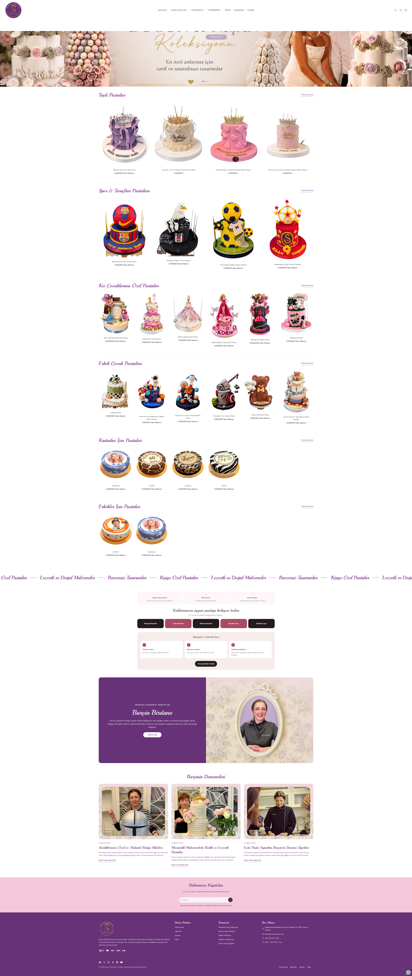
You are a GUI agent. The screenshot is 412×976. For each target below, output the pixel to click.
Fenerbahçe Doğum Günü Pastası (233, 265)
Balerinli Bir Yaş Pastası (152, 339)
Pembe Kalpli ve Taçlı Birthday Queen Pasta (233, 170)
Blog (176, 939)
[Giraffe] (152, 464)
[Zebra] (224, 464)
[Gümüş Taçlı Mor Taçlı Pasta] (124, 134)
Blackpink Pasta (296, 338)
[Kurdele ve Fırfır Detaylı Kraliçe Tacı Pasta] (178, 134)
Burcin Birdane (111, 967)
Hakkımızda (152, 735)
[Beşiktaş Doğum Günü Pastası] (178, 227)
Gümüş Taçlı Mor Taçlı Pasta (124, 170)
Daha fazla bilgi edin (107, 860)
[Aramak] (395, 10)
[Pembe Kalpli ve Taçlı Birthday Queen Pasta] (233, 134)
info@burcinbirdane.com (274, 934)
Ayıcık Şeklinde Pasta (260, 415)
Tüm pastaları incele (206, 664)
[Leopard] (188, 464)
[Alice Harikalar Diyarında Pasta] (116, 313)
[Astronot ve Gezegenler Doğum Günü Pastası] (152, 391)
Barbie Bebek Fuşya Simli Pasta (224, 342)
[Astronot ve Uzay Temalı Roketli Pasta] (188, 391)
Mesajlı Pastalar (150, 623)
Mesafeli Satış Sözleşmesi (228, 927)
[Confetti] (116, 531)
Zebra (224, 486)
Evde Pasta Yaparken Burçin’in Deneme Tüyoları (276, 847)
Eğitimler (178, 931)
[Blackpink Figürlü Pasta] (260, 314)
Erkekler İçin (234, 623)
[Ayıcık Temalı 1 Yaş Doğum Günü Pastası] (296, 392)
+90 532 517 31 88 (272, 938)
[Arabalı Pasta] (116, 389)
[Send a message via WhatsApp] (408, 972)
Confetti (115, 552)
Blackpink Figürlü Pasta (260, 340)
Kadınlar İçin (261, 623)
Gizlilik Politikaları (225, 935)
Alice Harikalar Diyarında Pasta (116, 338)
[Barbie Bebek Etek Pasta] (188, 313)
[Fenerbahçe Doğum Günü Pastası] (233, 229)
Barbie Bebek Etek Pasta (188, 337)
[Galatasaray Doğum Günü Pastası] (287, 229)
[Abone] (230, 900)
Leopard (188, 486)
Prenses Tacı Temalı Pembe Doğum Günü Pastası (287, 170)
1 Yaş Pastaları (178, 623)
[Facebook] (116, 464)
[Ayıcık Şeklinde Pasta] (260, 391)
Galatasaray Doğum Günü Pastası (288, 264)
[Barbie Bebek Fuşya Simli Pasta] (224, 315)
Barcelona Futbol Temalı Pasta (124, 262)
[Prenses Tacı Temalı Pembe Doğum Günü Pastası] (287, 134)
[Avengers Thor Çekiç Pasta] (224, 391)
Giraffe (151, 486)
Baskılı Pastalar (206, 623)
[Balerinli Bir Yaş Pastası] (152, 314)
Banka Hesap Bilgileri (227, 943)
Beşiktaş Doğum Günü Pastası (179, 260)
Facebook (116, 486)
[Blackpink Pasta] (296, 313)
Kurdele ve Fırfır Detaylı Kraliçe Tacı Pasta (178, 170)
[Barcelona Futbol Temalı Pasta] (124, 227)
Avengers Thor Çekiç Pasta (224, 416)
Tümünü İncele (307, 95)
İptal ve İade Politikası (227, 931)
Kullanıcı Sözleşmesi (226, 939)
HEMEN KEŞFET (216, 63)
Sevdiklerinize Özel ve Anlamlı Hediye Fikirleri (130, 847)
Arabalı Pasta (116, 413)
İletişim (177, 935)
